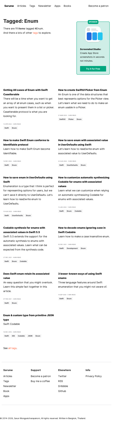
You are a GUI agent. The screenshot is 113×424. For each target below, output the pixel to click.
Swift (7, 128)
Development (72, 248)
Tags (32, 5)
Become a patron (98, 5)
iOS (13, 336)
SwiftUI (62, 119)
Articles (21, 5)
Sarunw (9, 5)
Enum (14, 128)
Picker (71, 119)
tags (35, 32)
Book (6, 391)
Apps (57, 5)
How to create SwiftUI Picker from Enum (82, 90)
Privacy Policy (94, 376)
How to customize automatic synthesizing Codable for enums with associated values (83, 182)
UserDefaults (72, 165)
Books (67, 5)
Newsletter (44, 5)
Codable (78, 211)
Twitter (62, 376)
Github (62, 391)
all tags (12, 348)
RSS (60, 381)
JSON (30, 336)
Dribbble (63, 386)
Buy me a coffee (40, 381)
